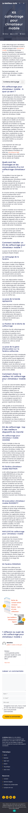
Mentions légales (8, 781)
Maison (23, 34)
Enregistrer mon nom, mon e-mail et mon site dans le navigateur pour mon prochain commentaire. (15, 709)
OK (14, 810)
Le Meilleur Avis (9, 3)
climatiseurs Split (13, 152)
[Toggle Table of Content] (21, 82)
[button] (20, 3)
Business (6, 758)
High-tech (6, 761)
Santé (5, 755)
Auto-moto (7, 769)
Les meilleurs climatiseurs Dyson (12, 619)
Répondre (7, 662)
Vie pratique (7, 766)
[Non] (26, 807)
